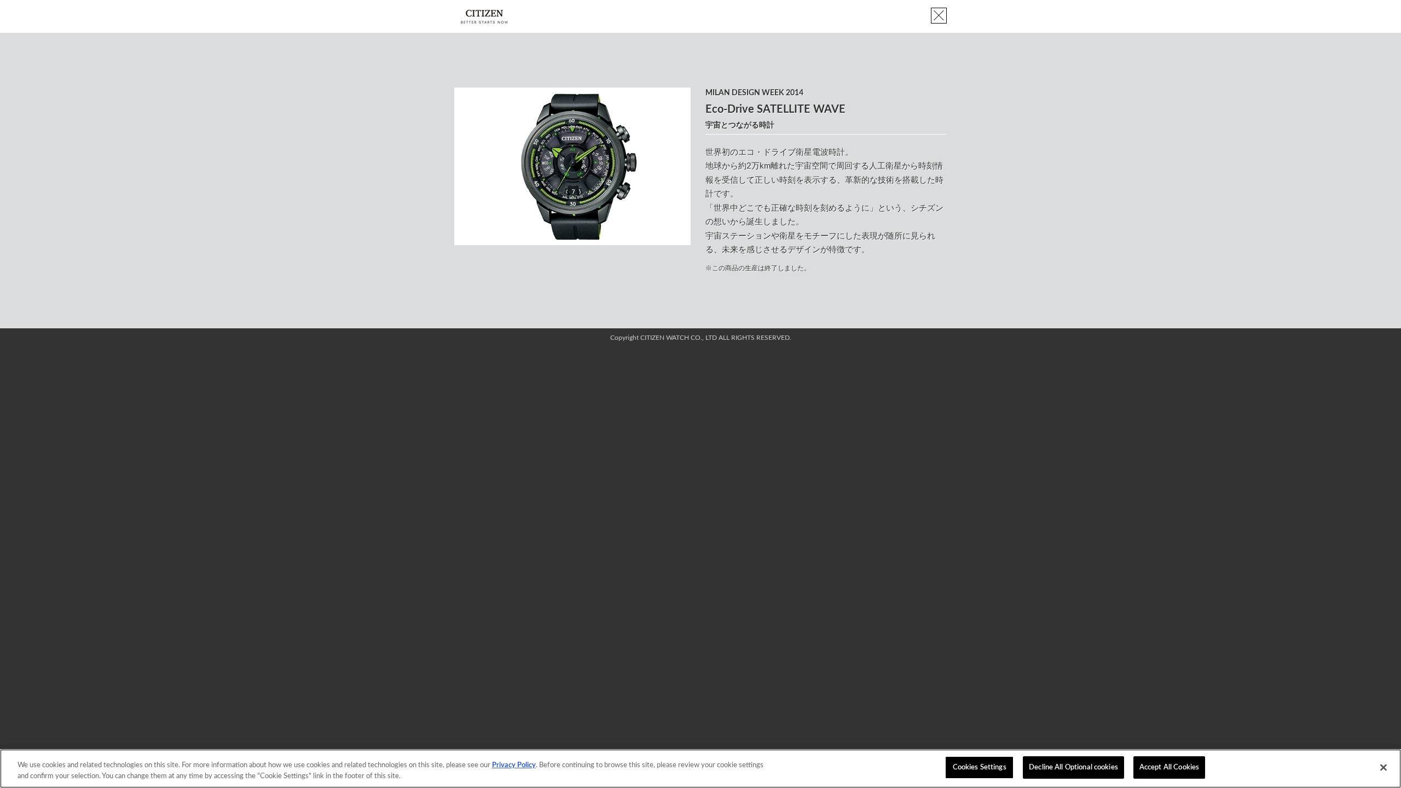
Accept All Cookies (1169, 767)
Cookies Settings (979, 767)
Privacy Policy (514, 765)
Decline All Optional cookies (1073, 767)
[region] (700, 768)
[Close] (1383, 767)
